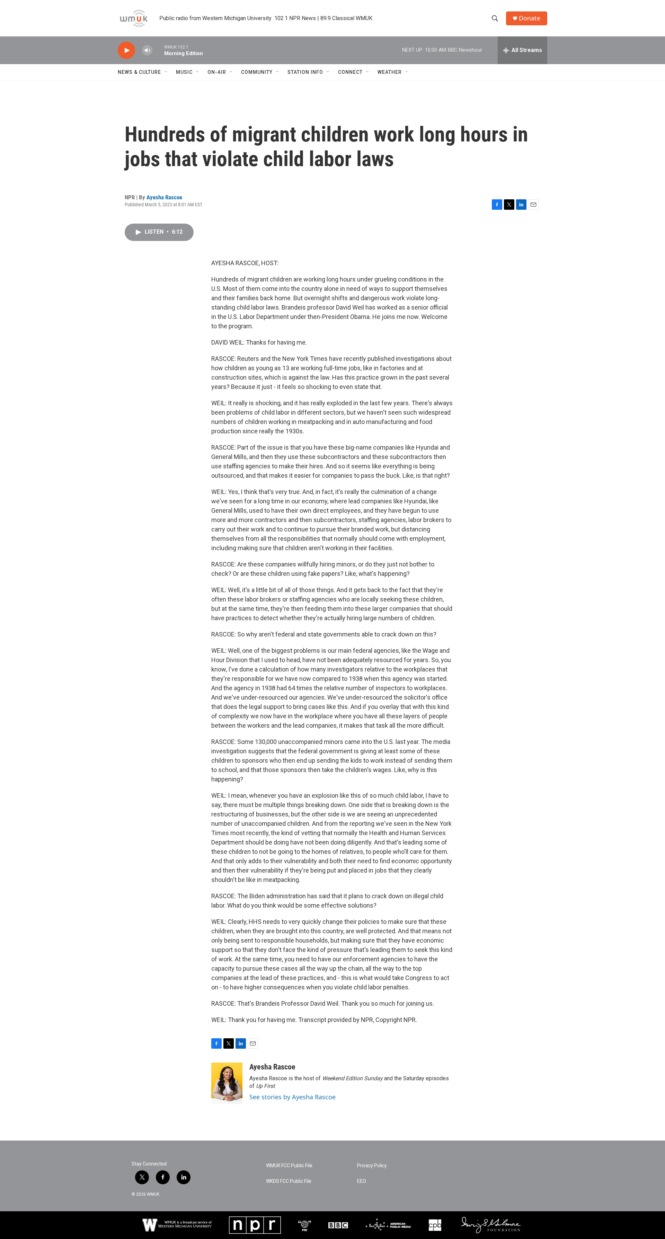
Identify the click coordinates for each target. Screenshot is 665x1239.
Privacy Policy (372, 1165)
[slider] (158, 50)
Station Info (305, 72)
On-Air (216, 72)
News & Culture (139, 72)
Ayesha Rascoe (164, 197)
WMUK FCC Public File (289, 1165)
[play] (126, 50)
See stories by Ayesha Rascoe (292, 1097)
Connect (350, 72)
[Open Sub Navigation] (166, 72)
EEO (361, 1181)
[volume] (147, 50)
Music (184, 72)
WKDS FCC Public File (288, 1181)
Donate (529, 18)
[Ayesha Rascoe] (226, 1083)
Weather (390, 72)
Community (257, 72)
